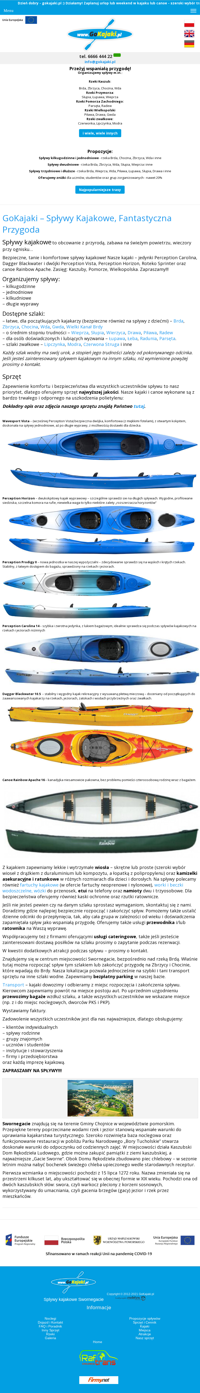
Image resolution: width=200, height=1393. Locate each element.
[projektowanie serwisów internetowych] (130, 1300)
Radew (166, 332)
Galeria (50, 1338)
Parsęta (167, 338)
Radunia (148, 338)
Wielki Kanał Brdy (84, 327)
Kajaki (144, 1326)
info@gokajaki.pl (100, 61)
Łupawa (117, 338)
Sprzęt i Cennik (144, 1322)
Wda (45, 327)
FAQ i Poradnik (50, 1326)
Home (97, 1342)
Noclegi (50, 1318)
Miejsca (144, 1330)
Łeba (133, 338)
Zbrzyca (10, 327)
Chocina (29, 327)
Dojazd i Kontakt (50, 1322)
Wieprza (80, 332)
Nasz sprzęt (145, 1338)
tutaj (138, 406)
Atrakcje (145, 1334)
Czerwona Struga (101, 344)
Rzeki (50, 1334)
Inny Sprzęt (50, 1330)
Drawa (134, 332)
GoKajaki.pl (146, 1294)
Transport (13, 985)
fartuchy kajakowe (39, 885)
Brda (178, 321)
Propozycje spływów (144, 1318)
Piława (150, 332)
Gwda (58, 327)
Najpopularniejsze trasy (100, 189)
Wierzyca (115, 332)
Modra (74, 344)
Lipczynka (54, 344)
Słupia (97, 332)
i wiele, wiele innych (100, 133)
